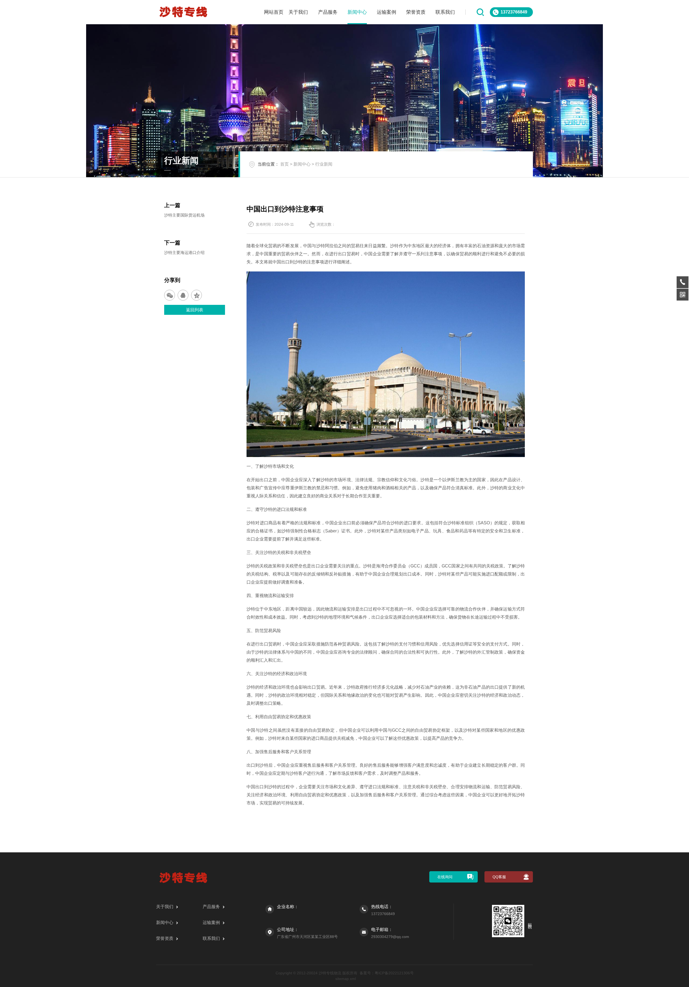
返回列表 (194, 310)
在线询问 (444, 877)
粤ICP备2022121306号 (394, 973)
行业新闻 (323, 164)
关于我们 (298, 12)
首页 (284, 164)
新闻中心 (357, 12)
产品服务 (328, 12)
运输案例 (386, 12)
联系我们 (445, 12)
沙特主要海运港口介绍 (184, 252)
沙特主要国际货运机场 (184, 215)
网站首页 (273, 12)
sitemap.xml (345, 978)
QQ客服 (499, 877)
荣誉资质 (416, 12)
